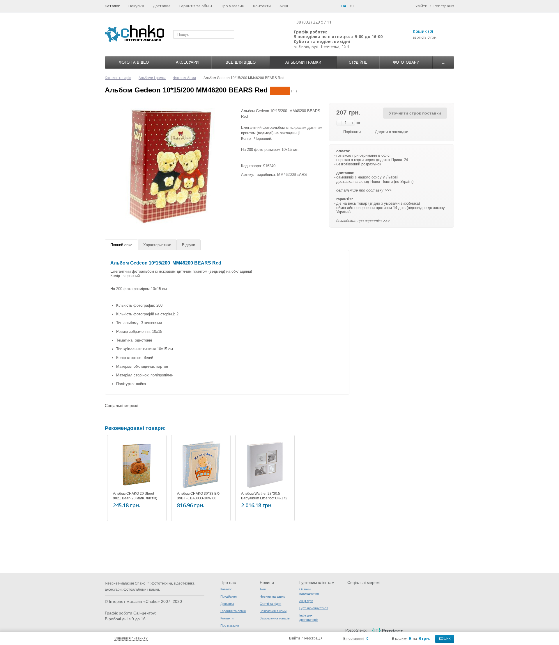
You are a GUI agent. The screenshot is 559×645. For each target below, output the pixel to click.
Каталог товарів (118, 78)
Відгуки (188, 245)
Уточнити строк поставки (415, 113)
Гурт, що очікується (313, 608)
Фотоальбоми (184, 78)
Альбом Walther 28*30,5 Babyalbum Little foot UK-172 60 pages (264, 498)
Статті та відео (270, 603)
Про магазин (232, 5)
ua (343, 5)
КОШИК (444, 638)
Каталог (112, 5)
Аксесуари (187, 62)
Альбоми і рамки (303, 62)
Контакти (262, 5)
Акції (284, 5)
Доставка (162, 5)
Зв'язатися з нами (273, 611)
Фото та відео (134, 62)
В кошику (399, 639)
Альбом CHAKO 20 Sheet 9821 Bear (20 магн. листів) (135, 496)
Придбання (228, 596)
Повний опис (121, 245)
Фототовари (406, 62)
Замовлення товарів (275, 618)
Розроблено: (356, 630)
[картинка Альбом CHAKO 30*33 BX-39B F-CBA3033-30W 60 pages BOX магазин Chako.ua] (201, 464)
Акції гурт (306, 601)
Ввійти (294, 638)
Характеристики (157, 245)
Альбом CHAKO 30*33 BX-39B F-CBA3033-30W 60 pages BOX (198, 498)
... (443, 62)
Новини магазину (272, 596)
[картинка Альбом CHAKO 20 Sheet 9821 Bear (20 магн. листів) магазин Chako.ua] (137, 464)
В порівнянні (353, 639)
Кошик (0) (423, 31)
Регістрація (444, 5)
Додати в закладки (391, 132)
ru (352, 5)
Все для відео (241, 62)
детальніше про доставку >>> (364, 190)
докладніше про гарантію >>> (363, 221)
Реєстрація (313, 638)
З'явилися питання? (131, 638)
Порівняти (352, 132)
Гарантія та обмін (195, 5)
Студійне (358, 62)
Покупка (136, 5)
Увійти (421, 5)
